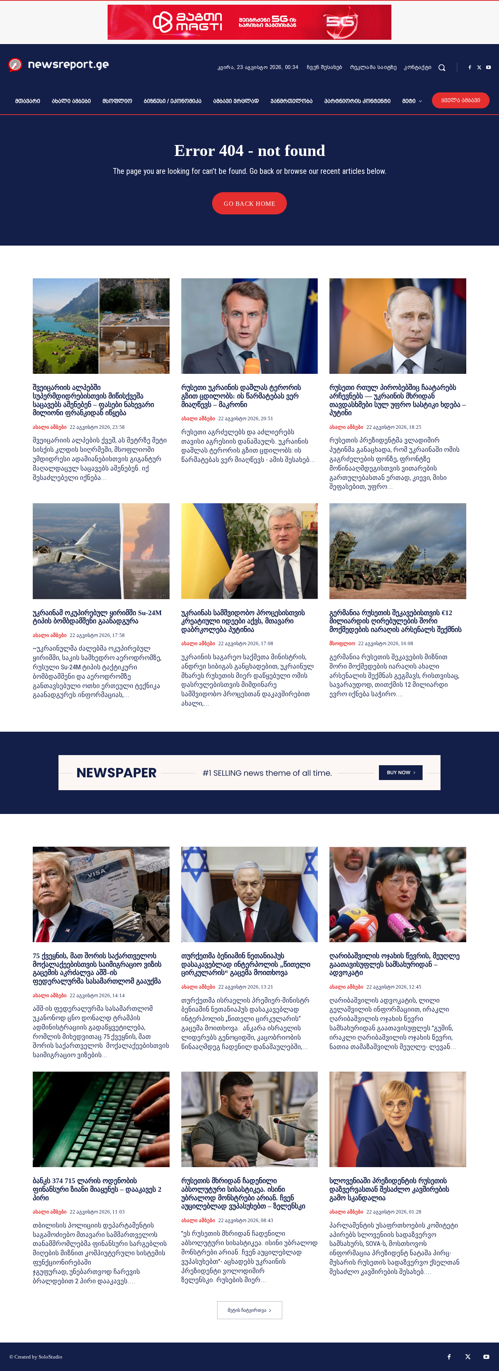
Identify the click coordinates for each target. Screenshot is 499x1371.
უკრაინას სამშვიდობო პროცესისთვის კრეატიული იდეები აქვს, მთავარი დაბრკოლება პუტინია (243, 621)
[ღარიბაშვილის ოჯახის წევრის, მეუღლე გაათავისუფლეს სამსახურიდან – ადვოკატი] (397, 894)
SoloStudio (50, 1357)
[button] (441, 67)
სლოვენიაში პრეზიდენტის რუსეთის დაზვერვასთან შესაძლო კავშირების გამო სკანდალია (389, 1189)
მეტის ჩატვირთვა (247, 1310)
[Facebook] (469, 68)
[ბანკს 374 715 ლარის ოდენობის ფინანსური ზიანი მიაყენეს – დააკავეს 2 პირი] (101, 1119)
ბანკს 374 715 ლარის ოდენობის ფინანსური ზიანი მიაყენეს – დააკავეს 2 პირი (97, 1189)
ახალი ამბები (50, 427)
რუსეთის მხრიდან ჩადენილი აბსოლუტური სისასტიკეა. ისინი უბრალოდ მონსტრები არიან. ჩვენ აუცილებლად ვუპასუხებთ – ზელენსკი (243, 1193)
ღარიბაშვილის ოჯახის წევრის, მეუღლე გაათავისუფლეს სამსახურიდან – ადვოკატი (394, 964)
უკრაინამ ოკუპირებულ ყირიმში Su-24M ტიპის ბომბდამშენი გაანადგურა (97, 617)
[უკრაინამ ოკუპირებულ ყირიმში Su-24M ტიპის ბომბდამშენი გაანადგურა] (101, 551)
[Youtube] (488, 68)
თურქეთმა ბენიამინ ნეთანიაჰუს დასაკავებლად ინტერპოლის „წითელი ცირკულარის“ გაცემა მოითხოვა (245, 964)
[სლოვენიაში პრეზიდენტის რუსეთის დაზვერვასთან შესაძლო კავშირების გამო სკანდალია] (397, 1119)
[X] (479, 68)
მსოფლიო (342, 643)
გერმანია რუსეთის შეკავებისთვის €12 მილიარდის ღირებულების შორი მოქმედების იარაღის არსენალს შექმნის (395, 621)
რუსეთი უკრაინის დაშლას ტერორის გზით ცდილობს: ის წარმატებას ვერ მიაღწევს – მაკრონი (241, 396)
